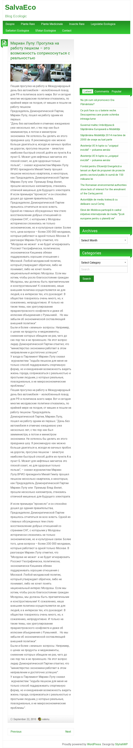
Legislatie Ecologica (103, 24)
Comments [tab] (102, 91)
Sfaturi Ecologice (45, 30)
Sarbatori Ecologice (17, 30)
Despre (10, 24)
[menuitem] (10, 24)
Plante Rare (28, 24)
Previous (16, 731)
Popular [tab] (117, 91)
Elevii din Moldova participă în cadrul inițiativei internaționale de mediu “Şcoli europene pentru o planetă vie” (102, 214)
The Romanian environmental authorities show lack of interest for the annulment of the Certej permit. (103, 189)
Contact (66, 30)
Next (68, 731)
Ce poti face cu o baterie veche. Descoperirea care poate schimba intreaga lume (99, 115)
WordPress (94, 744)
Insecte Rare (77, 24)
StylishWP (121, 744)
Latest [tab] (88, 91)
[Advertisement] (104, 61)
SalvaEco (20, 7)
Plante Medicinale (52, 24)
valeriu (45, 719)
